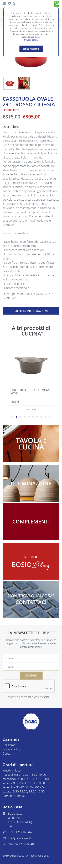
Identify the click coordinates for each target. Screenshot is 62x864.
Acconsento (31, 49)
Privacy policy (30, 39)
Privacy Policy (11, 749)
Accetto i (28, 697)
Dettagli (31, 409)
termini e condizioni (35, 697)
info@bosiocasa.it (19, 838)
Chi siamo (9, 745)
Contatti (8, 753)
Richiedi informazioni (31, 311)
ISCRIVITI (31, 675)
